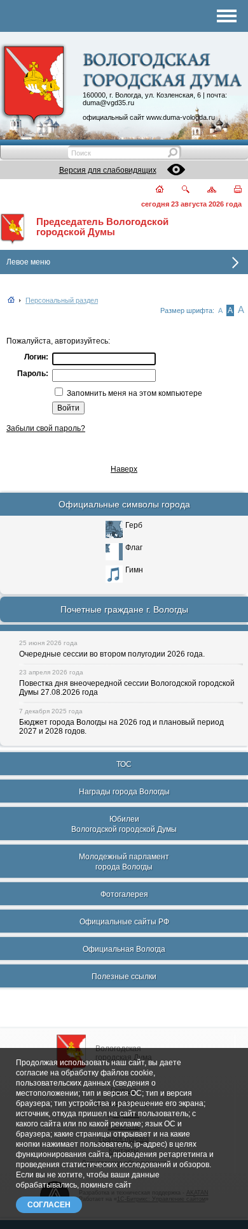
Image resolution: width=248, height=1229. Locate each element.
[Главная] (152, 190)
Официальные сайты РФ (124, 921)
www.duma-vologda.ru (180, 117)
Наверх (124, 469)
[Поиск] (178, 190)
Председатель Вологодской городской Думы (102, 227)
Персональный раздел (61, 300)
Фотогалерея (124, 894)
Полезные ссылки (124, 976)
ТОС (124, 764)
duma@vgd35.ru (108, 102)
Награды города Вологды (124, 791)
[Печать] (230, 190)
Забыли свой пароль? (45, 428)
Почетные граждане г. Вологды (124, 609)
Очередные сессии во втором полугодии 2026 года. (112, 654)
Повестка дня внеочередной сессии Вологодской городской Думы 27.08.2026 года (127, 688)
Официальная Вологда (124, 949)
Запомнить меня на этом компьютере (133, 393)
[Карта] (204, 190)
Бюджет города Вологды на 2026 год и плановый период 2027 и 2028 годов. (121, 727)
